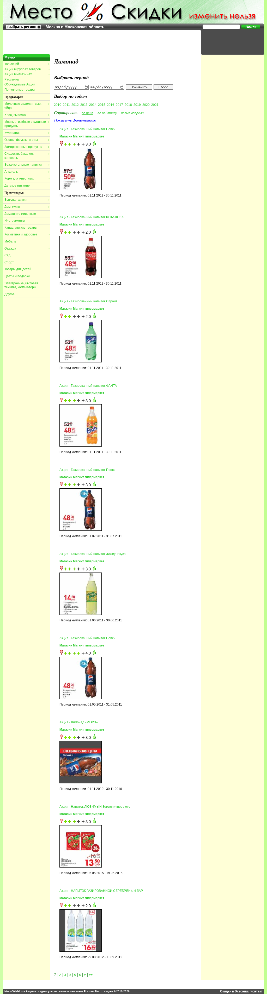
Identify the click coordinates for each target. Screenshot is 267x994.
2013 (84, 105)
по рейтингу (107, 113)
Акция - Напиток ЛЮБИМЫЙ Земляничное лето (94, 806)
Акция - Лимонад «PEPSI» (78, 722)
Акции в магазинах (26, 74)
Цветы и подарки (17, 276)
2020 (146, 105)
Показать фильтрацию (75, 120)
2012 (75, 105)
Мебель (10, 241)
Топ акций (26, 64)
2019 (137, 105)
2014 (92, 105)
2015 (101, 105)
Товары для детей (17, 269)
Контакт (257, 991)
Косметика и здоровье (26, 234)
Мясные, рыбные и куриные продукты (26, 124)
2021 (155, 105)
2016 (110, 105)
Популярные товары (19, 89)
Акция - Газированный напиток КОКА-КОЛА (91, 217)
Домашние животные (20, 214)
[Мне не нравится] (61, 144)
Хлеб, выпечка (26, 115)
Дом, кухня (26, 207)
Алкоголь (26, 172)
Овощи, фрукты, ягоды (26, 140)
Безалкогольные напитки (26, 164)
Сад (7, 255)
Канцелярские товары (20, 227)
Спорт (9, 262)
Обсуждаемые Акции (19, 84)
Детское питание (17, 185)
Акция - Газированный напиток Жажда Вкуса (92, 554)
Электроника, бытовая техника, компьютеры (21, 285)
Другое (9, 294)
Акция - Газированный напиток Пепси (87, 129)
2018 (128, 105)
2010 (57, 105)
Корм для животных (26, 178)
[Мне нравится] (94, 144)
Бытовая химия (26, 199)
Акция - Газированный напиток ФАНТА (88, 386)
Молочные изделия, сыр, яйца (26, 106)
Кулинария (26, 133)
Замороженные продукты (26, 147)
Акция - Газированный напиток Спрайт (88, 301)
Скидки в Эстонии (234, 991)
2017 (119, 105)
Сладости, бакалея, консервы (26, 156)
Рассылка (11, 79)
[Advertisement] (230, 42)
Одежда (26, 248)
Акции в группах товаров (26, 69)
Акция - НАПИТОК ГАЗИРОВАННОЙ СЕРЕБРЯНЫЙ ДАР (101, 891)
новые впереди (132, 113)
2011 (66, 105)
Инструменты (14, 220)
